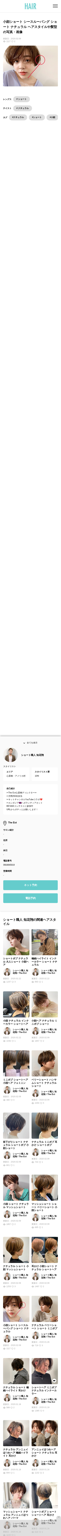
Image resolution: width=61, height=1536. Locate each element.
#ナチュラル (18, 117)
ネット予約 (30, 885)
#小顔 (52, 117)
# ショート (21, 99)
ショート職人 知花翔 (32, 755)
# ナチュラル (22, 108)
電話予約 (30, 898)
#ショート (37, 117)
